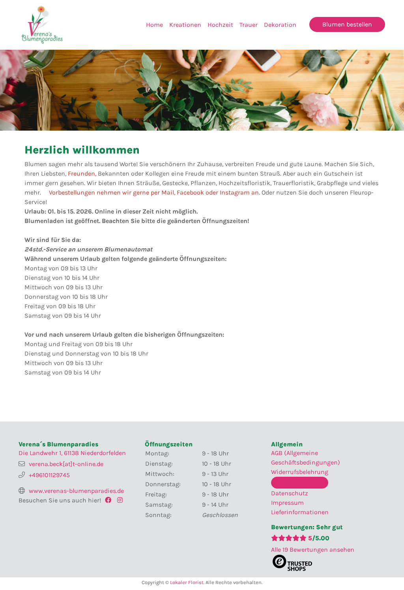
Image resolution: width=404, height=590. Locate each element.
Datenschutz (289, 493)
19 (312, 549)
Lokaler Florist (187, 582)
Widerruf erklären (300, 482)
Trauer (248, 24)
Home (154, 24)
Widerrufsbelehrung (299, 472)
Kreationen (185, 24)
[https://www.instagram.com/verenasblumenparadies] (122, 500)
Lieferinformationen (300, 512)
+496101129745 (49, 475)
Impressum (287, 502)
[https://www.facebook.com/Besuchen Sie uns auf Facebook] (110, 500)
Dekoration (280, 24)
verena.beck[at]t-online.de (66, 464)
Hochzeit (220, 24)
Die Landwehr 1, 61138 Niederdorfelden (72, 453)
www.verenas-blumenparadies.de (76, 490)
